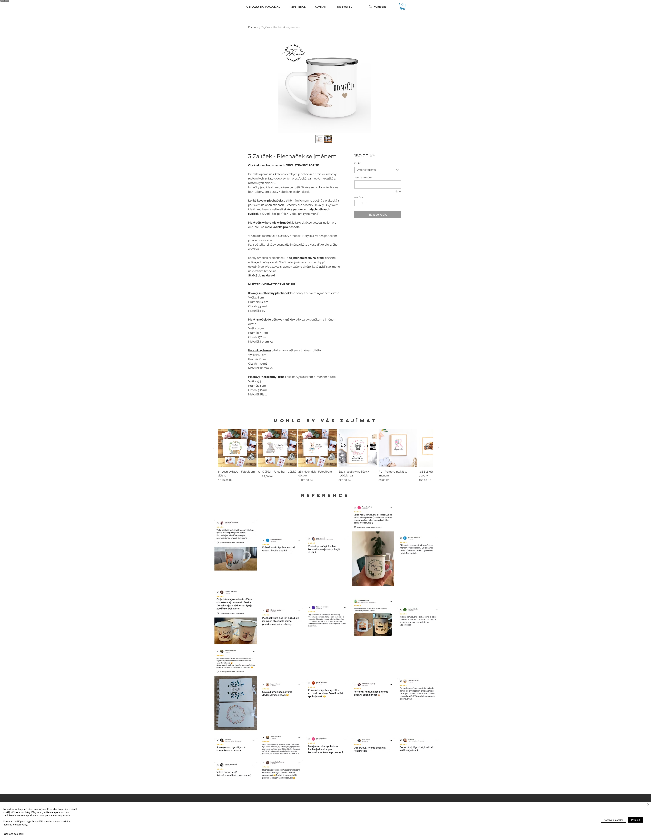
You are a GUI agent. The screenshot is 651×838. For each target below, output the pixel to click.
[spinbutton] (362, 203)
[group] (325, 457)
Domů (252, 27)
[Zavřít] (648, 804)
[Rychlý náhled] (237, 448)
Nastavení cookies (613, 820)
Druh (357, 163)
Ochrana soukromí (14, 833)
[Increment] (368, 203)
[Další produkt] (438, 448)
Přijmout (635, 820)
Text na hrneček (363, 177)
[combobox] (377, 170)
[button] (402, 6)
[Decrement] (357, 203)
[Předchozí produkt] (213, 448)
